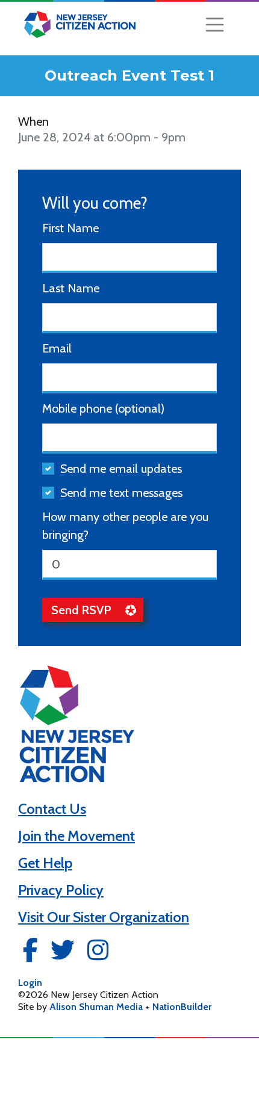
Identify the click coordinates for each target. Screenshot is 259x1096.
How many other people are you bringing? (125, 526)
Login (30, 982)
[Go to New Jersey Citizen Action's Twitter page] (63, 953)
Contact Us (52, 808)
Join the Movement (76, 836)
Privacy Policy (61, 890)
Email (57, 348)
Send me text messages (121, 492)
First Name (70, 228)
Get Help (45, 863)
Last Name (70, 288)
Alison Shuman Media (96, 1006)
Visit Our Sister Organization (103, 917)
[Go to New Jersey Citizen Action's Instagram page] (98, 953)
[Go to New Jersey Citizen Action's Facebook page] (30, 953)
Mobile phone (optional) (103, 408)
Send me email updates (121, 468)
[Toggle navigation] (215, 24)
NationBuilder (181, 1006)
